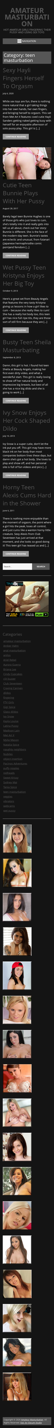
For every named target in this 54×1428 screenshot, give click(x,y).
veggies (7, 796)
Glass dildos (10, 711)
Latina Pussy (10, 726)
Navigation (29, 41)
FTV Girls (8, 702)
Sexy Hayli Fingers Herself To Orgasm (23, 78)
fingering (8, 697)
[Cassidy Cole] (17, 854)
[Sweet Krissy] (17, 1059)
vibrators (8, 801)
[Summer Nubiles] (17, 1162)
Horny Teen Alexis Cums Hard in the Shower (27, 495)
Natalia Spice (11, 744)
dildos (7, 693)
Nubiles (8, 754)
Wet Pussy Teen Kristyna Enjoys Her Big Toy (24, 275)
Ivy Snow (8, 716)
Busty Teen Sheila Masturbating (27, 346)
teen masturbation (14, 791)
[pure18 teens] (17, 922)
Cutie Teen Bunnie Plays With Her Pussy (23, 193)
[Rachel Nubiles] (17, 1025)
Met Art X (8, 735)
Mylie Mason (11, 740)
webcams (9, 806)
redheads (9, 773)
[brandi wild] (17, 888)
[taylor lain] (17, 991)
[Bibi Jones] (17, 1333)
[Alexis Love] (17, 1265)
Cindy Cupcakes (12, 674)
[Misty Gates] (17, 1094)
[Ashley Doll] (17, 1299)
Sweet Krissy (10, 777)
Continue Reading (16, 136)
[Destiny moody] (17, 1196)
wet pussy (9, 810)
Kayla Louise (10, 721)
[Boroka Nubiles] (17, 1231)
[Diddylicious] (17, 1402)
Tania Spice (10, 787)
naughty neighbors (14, 749)
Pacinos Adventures (15, 763)
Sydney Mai (10, 782)
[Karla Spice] (17, 1368)
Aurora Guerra (12, 664)
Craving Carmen (13, 688)
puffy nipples (11, 768)
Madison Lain (11, 730)
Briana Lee (9, 669)
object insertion (12, 759)
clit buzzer (9, 678)
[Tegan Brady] (17, 1128)
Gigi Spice (9, 707)
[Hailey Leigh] (17, 957)
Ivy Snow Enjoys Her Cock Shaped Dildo (26, 420)
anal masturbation (14, 650)
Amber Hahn (11, 645)
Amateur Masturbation (27, 17)
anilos (7, 655)
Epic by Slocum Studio (31, 1422)
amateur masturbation (17, 641)
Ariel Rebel (9, 660)
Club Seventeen (12, 683)
